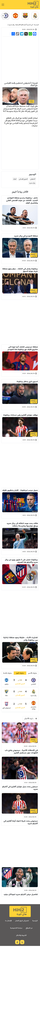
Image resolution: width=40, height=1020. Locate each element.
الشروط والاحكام (21, 935)
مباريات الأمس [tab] (32, 673)
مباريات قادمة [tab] (7, 673)
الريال (14, 179)
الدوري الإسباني (23, 179)
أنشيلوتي (32, 179)
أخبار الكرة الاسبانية (21, 24)
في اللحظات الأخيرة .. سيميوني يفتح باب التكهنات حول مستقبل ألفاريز (21, 751)
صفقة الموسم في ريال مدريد (26, 236)
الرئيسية (36, 24)
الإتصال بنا (8, 921)
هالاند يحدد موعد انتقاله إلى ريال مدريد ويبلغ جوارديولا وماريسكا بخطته (22, 524)
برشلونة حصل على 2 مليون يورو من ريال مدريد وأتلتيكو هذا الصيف (21, 561)
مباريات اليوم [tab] (20, 673)
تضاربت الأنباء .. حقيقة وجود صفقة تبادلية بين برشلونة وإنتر (20, 638)
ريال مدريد (12, 24)
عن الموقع (29, 928)
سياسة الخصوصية (16, 928)
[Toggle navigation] (2, 4)
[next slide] (3, 16)
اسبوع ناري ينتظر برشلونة (27, 381)
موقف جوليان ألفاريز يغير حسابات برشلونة (20, 415)
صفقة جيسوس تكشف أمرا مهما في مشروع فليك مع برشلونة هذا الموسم (23, 348)
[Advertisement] (20, 59)
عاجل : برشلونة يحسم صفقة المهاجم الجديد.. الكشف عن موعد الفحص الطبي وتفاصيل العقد (22, 200)
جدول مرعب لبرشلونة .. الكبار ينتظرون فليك (20, 490)
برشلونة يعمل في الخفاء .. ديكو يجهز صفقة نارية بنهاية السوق (20, 270)
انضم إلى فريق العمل (22, 921)
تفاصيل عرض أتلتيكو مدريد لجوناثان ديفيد (21, 894)
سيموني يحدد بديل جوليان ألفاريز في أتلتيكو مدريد (20, 787)
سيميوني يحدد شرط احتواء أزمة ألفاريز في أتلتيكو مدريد (21, 822)
